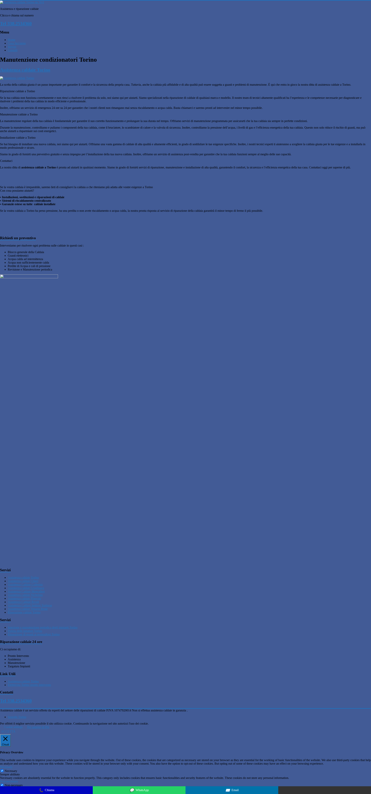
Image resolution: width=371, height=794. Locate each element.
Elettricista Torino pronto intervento (29, 684)
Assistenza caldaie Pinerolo (24, 598)
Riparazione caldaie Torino (24, 612)
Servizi (12, 46)
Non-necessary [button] (9, 781)
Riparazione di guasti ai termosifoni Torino (34, 634)
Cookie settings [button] (13, 727)
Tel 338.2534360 (16, 23)
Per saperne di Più (38, 727)
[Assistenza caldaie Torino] (17, 78)
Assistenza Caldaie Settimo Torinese (30, 605)
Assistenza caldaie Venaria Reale (28, 608)
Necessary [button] (6, 767)
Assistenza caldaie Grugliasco (26, 588)
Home (11, 39)
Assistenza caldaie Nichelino (25, 595)
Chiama (46, 790)
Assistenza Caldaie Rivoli (23, 602)
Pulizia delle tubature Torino (25, 631)
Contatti (12, 50)
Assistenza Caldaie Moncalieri (26, 591)
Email (232, 790)
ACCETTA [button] (8, 731)
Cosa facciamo (17, 43)
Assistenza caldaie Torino (25, 69)
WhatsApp (139, 790)
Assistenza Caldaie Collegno (25, 584)
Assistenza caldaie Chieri (23, 581)
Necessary (11, 771)
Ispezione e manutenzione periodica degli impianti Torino (42, 627)
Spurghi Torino (17, 717)
